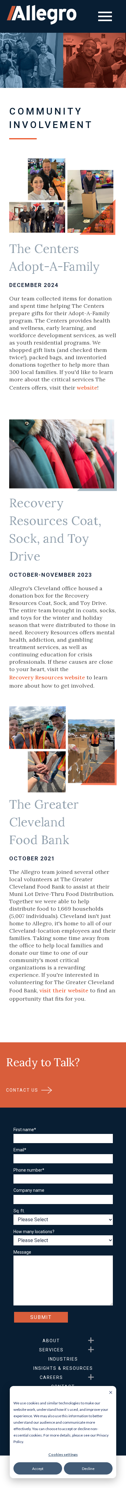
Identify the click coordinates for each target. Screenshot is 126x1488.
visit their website (63, 990)
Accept (37, 1468)
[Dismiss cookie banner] (111, 1393)
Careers (51, 1377)
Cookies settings (63, 1454)
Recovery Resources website (47, 677)
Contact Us (22, 1090)
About (51, 1340)
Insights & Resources (63, 1368)
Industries (63, 1359)
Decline (88, 1468)
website (87, 387)
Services (51, 1349)
